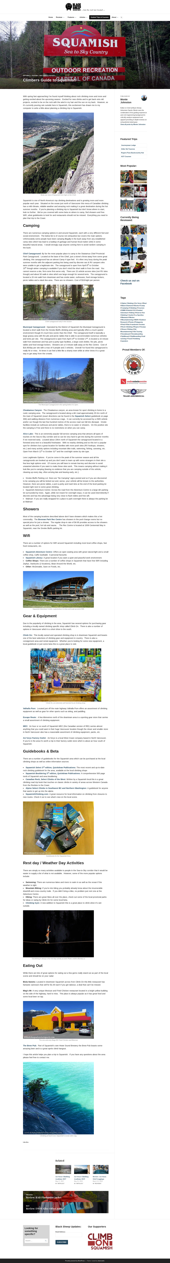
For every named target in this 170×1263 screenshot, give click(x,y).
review (142, 324)
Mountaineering (127, 320)
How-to (138, 313)
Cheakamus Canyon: (33, 410)
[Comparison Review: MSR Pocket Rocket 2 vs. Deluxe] (140, 191)
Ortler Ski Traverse (128, 149)
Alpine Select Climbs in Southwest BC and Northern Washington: (56, 788)
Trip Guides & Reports (47, 75)
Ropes (136, 327)
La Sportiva (139, 315)
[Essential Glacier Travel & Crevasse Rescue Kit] (127, 191)
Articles (82, 17)
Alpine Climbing (127, 303)
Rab (128, 324)
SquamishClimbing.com (37, 794)
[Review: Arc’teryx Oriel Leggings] (101, 1169)
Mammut (124, 317)
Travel (130, 339)
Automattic (101, 1261)
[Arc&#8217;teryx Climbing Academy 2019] (82, 1169)
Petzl (123, 324)
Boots (136, 305)
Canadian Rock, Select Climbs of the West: (46, 779)
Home (51, 17)
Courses (141, 308)
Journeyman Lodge (128, 145)
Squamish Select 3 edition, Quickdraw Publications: (51, 767)
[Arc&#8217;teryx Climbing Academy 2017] (63, 1169)
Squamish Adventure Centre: (39, 552)
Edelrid (129, 310)
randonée (134, 324)
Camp (142, 305)
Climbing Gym (32, 903)
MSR (136, 320)
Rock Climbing (127, 327)
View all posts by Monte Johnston (133, 124)
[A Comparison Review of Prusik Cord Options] (127, 177)
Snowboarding (137, 334)
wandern (124, 341)
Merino (131, 317)
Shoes (123, 329)
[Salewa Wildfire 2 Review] (140, 177)
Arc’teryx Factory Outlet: (35, 738)
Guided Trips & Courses (100, 17)
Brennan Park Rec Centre (50, 519)
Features (71, 17)
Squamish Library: (34, 558)
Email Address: (60, 1232)
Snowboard (125, 334)
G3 (135, 310)
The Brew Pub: (30, 1046)
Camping (124, 308)
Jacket (131, 315)
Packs (131, 322)
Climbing (133, 308)
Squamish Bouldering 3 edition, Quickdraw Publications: (53, 773)
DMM (123, 310)
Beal (144, 303)
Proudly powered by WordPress (75, 1261)
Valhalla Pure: (30, 708)
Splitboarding (136, 336)
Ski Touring (138, 331)
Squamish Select (83, 416)
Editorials (27, 75)
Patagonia (139, 322)
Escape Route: (30, 717)
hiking (132, 313)
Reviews (59, 17)
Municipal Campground (34, 327)
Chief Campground (32, 254)
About (114, 17)
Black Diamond (127, 305)
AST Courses (126, 156)
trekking (137, 339)
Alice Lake (28, 434)
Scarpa (143, 327)
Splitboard (125, 336)
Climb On (27, 635)
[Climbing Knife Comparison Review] (127, 205)
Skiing (130, 329)
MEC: (26, 726)
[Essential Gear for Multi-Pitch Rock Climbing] (140, 205)
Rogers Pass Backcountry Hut (132, 153)
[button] (125, 230)
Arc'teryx (138, 303)
